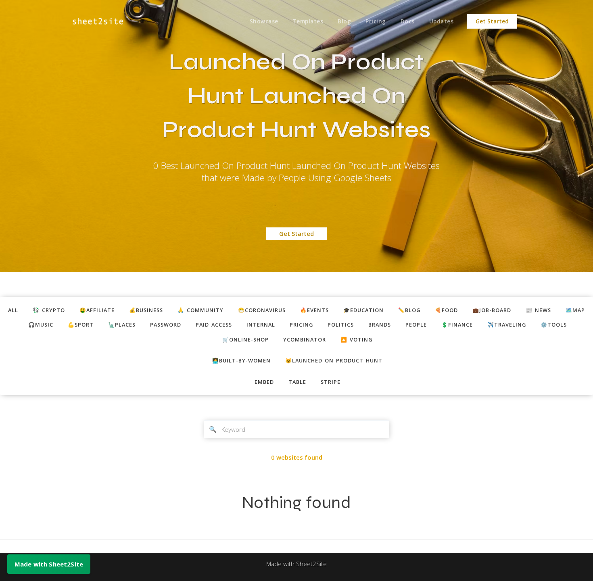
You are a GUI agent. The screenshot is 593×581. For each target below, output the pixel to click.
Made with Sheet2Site (296, 564)
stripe (330, 381)
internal (260, 324)
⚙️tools (554, 324)
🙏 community (200, 310)
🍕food (446, 310)
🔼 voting (356, 339)
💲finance (457, 324)
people (416, 324)
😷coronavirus (262, 310)
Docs (408, 21)
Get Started (492, 21)
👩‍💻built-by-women (241, 360)
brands (379, 324)
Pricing (375, 21)
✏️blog (409, 310)
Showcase (264, 21)
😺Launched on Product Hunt (333, 360)
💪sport (81, 324)
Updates (441, 21)
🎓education (363, 310)
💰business (146, 310)
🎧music (40, 324)
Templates (308, 21)
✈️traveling (506, 324)
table (297, 381)
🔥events (314, 310)
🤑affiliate (97, 310)
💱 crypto (49, 310)
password (165, 324)
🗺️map (575, 310)
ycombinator (304, 339)
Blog (344, 21)
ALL (13, 310)
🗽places (122, 324)
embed (264, 381)
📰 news (538, 310)
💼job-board (491, 310)
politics (341, 324)
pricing (301, 324)
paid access (214, 324)
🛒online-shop (245, 339)
